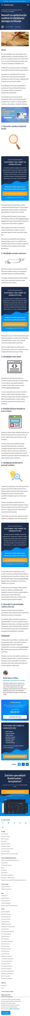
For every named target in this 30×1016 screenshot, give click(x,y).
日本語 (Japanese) (6, 924)
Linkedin (25, 822)
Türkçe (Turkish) (5, 936)
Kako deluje (4, 862)
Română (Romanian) (6, 966)
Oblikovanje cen (5, 900)
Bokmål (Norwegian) (6, 978)
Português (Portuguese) (7, 931)
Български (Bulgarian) (7, 941)
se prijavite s (11, 197)
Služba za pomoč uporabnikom (9, 905)
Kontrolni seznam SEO (7, 848)
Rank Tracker (4, 834)
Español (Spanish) (6, 916)
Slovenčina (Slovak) (6, 968)
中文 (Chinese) (5, 939)
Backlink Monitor (5, 846)
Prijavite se (4, 895)
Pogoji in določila (5, 886)
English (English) (5, 911)
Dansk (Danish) (5, 946)
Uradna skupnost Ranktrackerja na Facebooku (14, 822)
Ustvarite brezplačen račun (15, 193)
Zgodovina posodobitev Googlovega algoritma (13, 880)
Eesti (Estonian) (5, 951)
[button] (28, 4)
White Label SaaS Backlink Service (10, 860)
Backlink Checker (5, 844)
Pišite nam (4, 985)
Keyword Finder (5, 836)
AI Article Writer (5, 851)
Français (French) (5, 919)
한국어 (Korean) (5, 976)
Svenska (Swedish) (6, 934)
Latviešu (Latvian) (6, 963)
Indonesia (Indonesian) (7, 958)
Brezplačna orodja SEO (7, 875)
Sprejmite (5, 1012)
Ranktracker (7, 5)
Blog (2, 867)
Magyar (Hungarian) (6, 956)
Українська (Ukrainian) (7, 973)
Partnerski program (6, 865)
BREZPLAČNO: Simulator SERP (9, 853)
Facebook (2, 822)
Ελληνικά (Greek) (5, 948)
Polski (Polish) (5, 929)
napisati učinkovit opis (13, 388)
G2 (2, 827)
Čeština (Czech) (5, 944)
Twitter (19, 822)
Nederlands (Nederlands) (8, 926)
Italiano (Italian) (5, 921)
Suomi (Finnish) (5, 953)
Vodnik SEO (4, 872)
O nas (2, 988)
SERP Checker (5, 839)
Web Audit (4, 841)
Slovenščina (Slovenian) (7, 971)
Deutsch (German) (6, 914)
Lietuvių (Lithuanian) (6, 961)
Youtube (8, 822)
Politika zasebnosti (6, 889)
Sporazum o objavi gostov (8, 877)
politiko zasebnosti (14, 1008)
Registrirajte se (5, 898)
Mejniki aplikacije (5, 903)
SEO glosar (4, 870)
